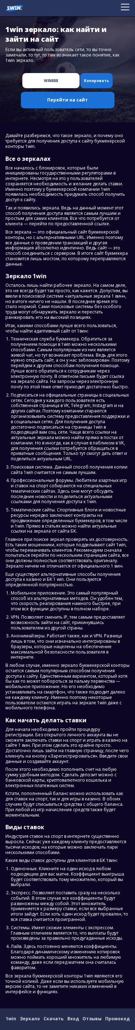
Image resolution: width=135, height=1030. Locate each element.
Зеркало (30, 1019)
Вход (73, 1019)
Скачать (54, 1019)
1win (11, 1019)
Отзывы (92, 1019)
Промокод (117, 1019)
